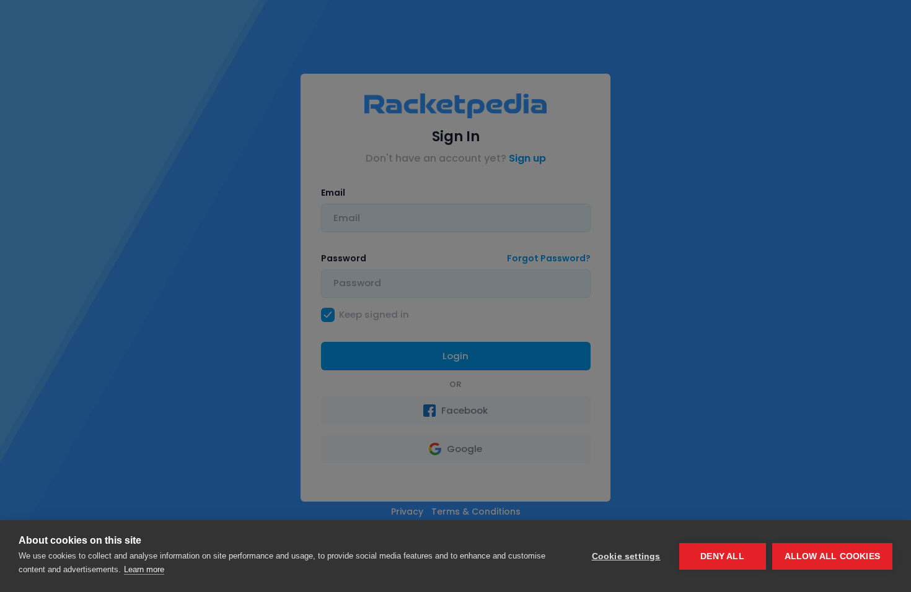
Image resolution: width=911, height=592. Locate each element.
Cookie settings (626, 556)
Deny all (722, 556)
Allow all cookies (832, 556)
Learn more (144, 569)
